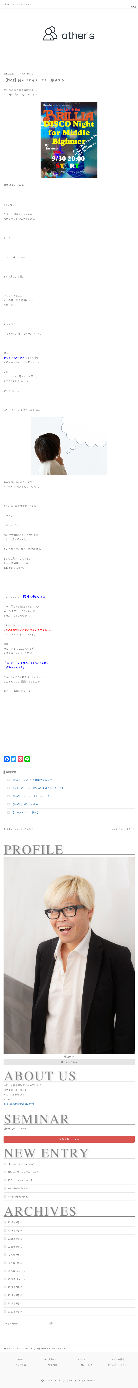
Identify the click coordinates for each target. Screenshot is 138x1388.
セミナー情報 (118, 1359)
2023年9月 (13, 1222)
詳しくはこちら (69, 1062)
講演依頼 (52, 1365)
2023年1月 (13, 1263)
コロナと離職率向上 (18, 1196)
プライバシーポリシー (118, 1365)
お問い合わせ (85, 1365)
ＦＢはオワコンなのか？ (20, 1180)
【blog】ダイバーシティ (120, 828)
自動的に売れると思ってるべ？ (23, 1172)
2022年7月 (13, 1287)
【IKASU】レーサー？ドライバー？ (30, 796)
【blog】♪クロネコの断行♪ (19, 828)
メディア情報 (19, 1365)
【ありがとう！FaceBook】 (22, 1164)
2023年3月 (13, 1246)
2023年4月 (13, 1238)
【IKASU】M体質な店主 (24, 804)
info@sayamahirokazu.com (19, 1103)
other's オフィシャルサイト (17, 4)
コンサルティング (85, 1359)
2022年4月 (13, 1311)
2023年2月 (13, 1254)
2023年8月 (13, 1230)
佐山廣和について (53, 1359)
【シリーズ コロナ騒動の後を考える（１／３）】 (39, 788)
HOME (19, 1359)
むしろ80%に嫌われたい (20, 1188)
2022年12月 (14, 1271)
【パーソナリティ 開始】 (25, 812)
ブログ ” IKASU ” (27, 73)
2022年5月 (13, 1303)
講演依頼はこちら (69, 1139)
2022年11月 (14, 1279)
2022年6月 (13, 1295)
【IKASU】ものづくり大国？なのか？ (31, 780)
